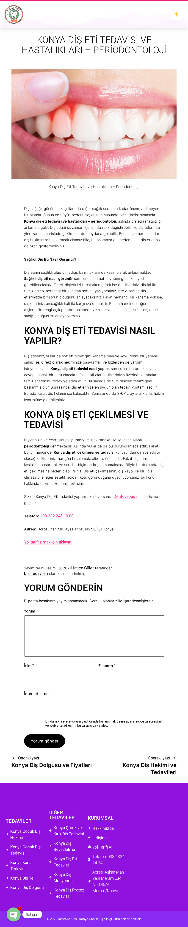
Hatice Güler (82, 568)
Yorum (29, 611)
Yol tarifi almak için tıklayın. (48, 542)
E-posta (107, 665)
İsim (29, 665)
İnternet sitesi (36, 693)
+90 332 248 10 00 (57, 515)
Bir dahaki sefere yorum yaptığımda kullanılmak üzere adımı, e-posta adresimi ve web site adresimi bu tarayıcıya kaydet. (103, 723)
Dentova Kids (126, 496)
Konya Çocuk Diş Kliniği (95, 919)
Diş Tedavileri (36, 573)
